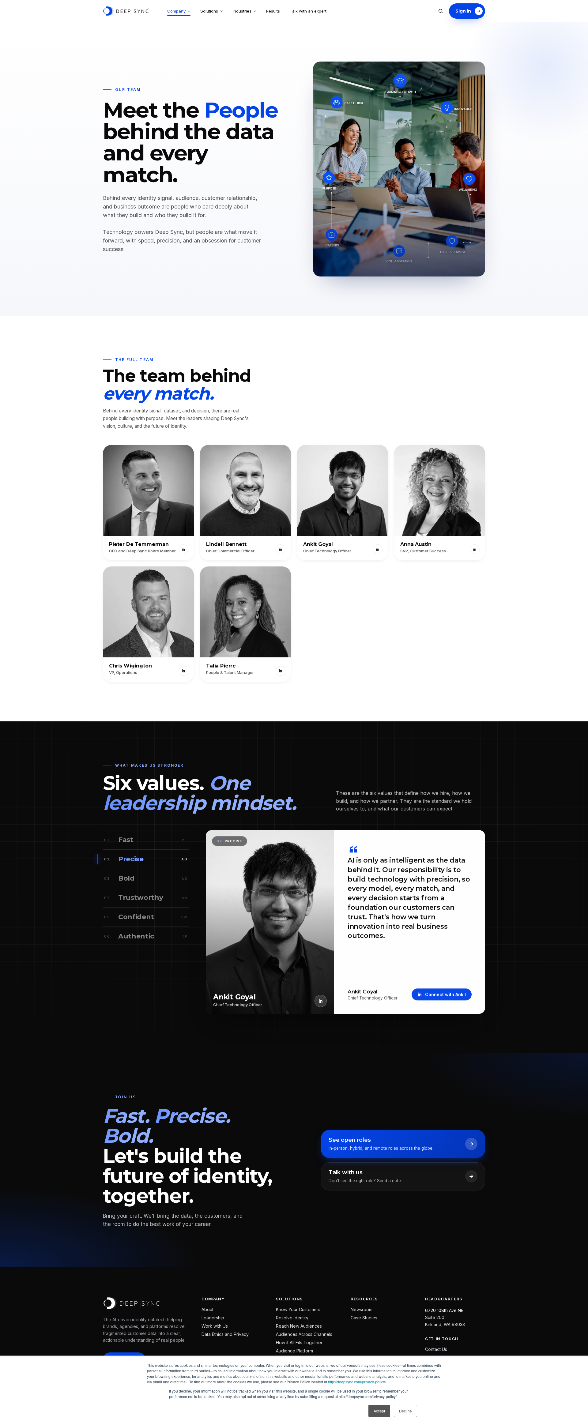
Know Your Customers (298, 1309)
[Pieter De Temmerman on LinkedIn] (183, 549)
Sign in (463, 11)
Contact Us (436, 1349)
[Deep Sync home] (126, 11)
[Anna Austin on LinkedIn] (475, 549)
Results (273, 11)
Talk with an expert (308, 11)
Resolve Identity (292, 1317)
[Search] (441, 11)
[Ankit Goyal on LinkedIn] (378, 549)
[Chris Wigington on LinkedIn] (183, 671)
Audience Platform (294, 1350)
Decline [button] (405, 1410)
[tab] (146, 840)
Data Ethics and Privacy (225, 1334)
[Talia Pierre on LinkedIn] (280, 671)
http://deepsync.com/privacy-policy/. (357, 1381)
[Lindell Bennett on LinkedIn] (280, 549)
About (207, 1309)
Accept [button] (379, 1410)
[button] (148, 502)
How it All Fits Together (299, 1342)
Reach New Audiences (299, 1326)
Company (176, 11)
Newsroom (361, 1309)
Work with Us (215, 1326)
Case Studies (364, 1317)
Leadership (213, 1317)
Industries (242, 11)
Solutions (209, 11)
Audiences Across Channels (304, 1334)
